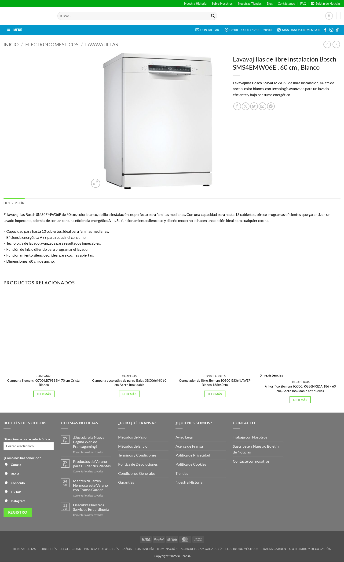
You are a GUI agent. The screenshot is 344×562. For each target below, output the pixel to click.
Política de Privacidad (193, 455)
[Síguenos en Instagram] (331, 30)
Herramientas (24, 549)
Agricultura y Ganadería (202, 549)
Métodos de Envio (132, 446)
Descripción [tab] (14, 203)
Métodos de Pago (132, 437)
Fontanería (144, 549)
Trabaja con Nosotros (250, 437)
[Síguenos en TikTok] (337, 30)
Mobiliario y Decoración (310, 549)
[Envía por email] (262, 106)
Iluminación (167, 549)
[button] (325, 3)
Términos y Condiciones (137, 455)
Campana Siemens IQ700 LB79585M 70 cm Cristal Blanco (44, 382)
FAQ (303, 3)
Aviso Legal (185, 437)
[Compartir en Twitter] (254, 106)
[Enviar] (213, 16)
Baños (127, 549)
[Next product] (327, 44)
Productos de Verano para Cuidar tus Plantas (92, 463)
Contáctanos (286, 3)
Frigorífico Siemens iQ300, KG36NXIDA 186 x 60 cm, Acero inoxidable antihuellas (300, 388)
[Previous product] (336, 44)
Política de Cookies (191, 464)
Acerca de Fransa (189, 446)
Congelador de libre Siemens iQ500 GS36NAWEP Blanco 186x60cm (215, 382)
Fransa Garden (273, 549)
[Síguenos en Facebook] (325, 30)
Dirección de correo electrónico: (27, 439)
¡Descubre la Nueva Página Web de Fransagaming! (88, 441)
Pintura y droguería (101, 549)
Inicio (11, 44)
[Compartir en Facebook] (237, 106)
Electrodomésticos (51, 44)
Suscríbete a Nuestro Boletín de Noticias (256, 449)
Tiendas (182, 473)
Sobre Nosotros (222, 3)
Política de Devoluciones (138, 464)
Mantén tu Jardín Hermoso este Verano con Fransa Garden (90, 485)
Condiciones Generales (136, 473)
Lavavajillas (101, 44)
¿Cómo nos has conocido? (22, 458)
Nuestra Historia (195, 3)
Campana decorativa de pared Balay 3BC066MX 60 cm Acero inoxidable (129, 382)
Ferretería (48, 549)
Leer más (44, 393)
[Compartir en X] (245, 106)
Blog (270, 3)
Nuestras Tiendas (250, 3)
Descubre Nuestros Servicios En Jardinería (91, 507)
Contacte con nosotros (251, 461)
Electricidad (70, 549)
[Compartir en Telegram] (271, 106)
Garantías (126, 482)
